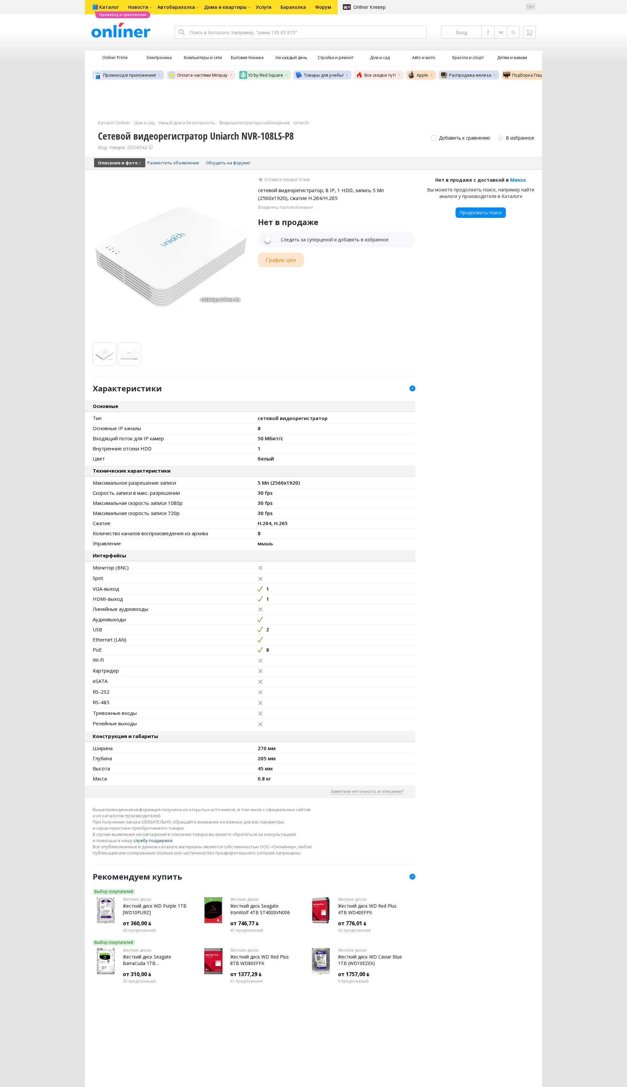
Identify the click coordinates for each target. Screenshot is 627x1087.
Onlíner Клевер (369, 7)
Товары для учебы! (324, 75)
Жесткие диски (137, 899)
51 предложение (246, 981)
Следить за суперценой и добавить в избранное (335, 239)
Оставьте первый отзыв (287, 179)
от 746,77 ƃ (244, 923)
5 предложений (353, 981)
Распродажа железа (470, 75)
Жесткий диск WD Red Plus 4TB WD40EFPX (367, 909)
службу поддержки (153, 840)
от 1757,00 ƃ (353, 974)
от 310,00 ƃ (137, 974)
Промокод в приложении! (129, 75)
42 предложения (354, 930)
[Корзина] (529, 32)
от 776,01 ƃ (352, 923)
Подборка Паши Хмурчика (539, 75)
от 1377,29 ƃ (246, 974)
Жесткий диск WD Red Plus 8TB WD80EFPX (259, 960)
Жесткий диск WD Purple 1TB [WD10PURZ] (154, 909)
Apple (422, 75)
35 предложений (139, 981)
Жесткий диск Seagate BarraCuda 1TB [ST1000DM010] (147, 960)
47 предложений (246, 930)
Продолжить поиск (480, 212)
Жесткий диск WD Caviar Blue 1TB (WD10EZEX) (370, 960)
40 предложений (139, 930)
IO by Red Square (266, 75)
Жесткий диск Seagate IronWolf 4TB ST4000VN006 (260, 909)
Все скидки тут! (380, 75)
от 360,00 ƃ (137, 923)
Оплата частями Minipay (202, 75)
